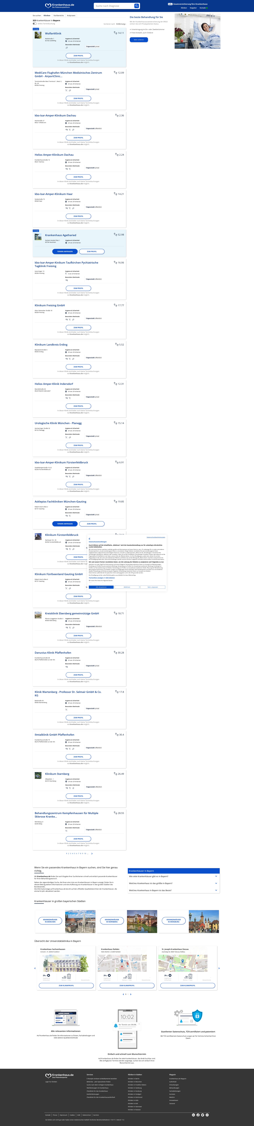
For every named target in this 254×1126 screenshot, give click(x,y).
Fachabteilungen (174, 1091)
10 (85, 853)
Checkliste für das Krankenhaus (97, 1091)
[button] (120, 24)
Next (219, 968)
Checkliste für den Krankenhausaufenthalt (101, 1097)
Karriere (96, 1115)
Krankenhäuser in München (50, 921)
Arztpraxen (71, 15)
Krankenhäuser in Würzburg (174, 921)
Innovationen (173, 1100)
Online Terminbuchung (46, 24)
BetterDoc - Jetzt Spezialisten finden (99, 1082)
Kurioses (172, 1094)
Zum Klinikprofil (66, 985)
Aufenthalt (172, 1082)
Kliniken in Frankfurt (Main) (137, 1085)
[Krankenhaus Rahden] (127, 959)
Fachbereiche (59, 15)
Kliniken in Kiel (133, 1103)
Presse (55, 1115)
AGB (78, 1115)
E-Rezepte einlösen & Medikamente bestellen (102, 1079)
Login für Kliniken (51, 1082)
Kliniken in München (135, 1082)
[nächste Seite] (91, 853)
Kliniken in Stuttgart (134, 1094)
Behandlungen (174, 1088)
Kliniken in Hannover (135, 1107)
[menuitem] (183, 8)
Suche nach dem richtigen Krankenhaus (100, 1085)
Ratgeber (193, 8)
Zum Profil (78, 56)
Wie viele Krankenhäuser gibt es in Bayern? (148, 876)
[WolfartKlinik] (38, 35)
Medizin (172, 1097)
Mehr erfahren (139, 40)
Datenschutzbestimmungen (156, 537)
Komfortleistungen (93, 1094)
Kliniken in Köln (133, 1100)
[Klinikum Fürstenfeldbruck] (38, 536)
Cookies (72, 1115)
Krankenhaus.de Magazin (177, 1079)
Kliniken (184, 8)
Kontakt (203, 8)
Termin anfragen (65, 251)
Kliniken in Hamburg (135, 1088)
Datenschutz (87, 1115)
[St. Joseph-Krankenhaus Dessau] (187, 959)
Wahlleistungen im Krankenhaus (97, 1088)
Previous (35, 968)
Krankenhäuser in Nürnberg (112, 921)
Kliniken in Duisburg (135, 1091)
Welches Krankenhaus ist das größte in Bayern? (150, 883)
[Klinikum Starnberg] (38, 775)
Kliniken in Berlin (133, 1079)
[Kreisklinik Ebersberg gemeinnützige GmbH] (38, 615)
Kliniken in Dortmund (135, 1097)
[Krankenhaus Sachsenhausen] (66, 959)
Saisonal (172, 1103)
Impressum (63, 1115)
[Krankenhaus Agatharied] (38, 236)
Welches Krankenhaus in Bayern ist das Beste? (150, 890)
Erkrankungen (174, 1085)
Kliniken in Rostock (134, 1110)
